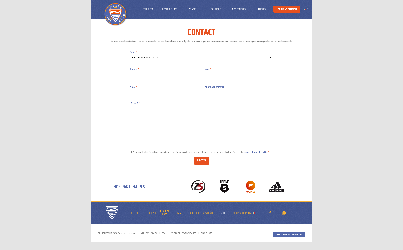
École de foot (169, 9)
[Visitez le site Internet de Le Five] (225, 187)
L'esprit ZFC (147, 9)
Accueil (135, 213)
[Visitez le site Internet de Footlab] (251, 187)
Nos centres (239, 9)
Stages (192, 9)
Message (135, 102)
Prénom (134, 69)
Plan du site (206, 233)
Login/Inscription (287, 9)
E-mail (133, 87)
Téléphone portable (214, 87)
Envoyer (201, 160)
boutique (216, 9)
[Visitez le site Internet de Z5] (198, 187)
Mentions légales (149, 233)
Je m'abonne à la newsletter (289, 234)
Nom (208, 69)
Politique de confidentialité (183, 233)
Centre (133, 52)
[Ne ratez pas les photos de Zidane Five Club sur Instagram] (284, 214)
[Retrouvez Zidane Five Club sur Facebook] (270, 214)
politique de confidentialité (255, 152)
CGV (163, 233)
